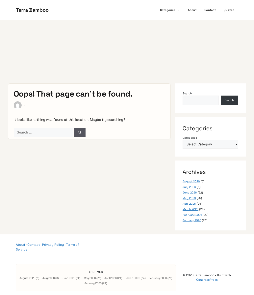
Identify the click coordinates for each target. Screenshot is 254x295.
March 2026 (190, 209)
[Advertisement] (127, 49)
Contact (210, 10)
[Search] (80, 132)
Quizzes (229, 10)
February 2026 (192, 215)
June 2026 (190, 192)
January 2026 (192, 220)
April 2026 (189, 203)
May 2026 (189, 198)
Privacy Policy (53, 245)
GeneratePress (207, 279)
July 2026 (189, 187)
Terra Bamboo (32, 10)
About (192, 10)
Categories (167, 10)
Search (187, 93)
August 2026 (191, 181)
